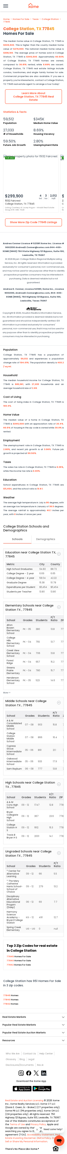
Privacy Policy (38, 1124)
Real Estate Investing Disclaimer (32, 1136)
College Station (50, 19)
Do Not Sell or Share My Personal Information (32, 1139)
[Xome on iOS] (23, 1088)
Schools (17, 539)
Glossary (11, 1059)
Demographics (45, 539)
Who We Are (13, 1053)
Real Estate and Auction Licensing (24, 1100)
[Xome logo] (33, 5)
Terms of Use (17, 1124)
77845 (6, 22)
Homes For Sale (21, 19)
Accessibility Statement (40, 1134)
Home (6, 19)
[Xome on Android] (42, 1088)
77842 (10, 964)
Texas (35, 19)
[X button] (36, 1073)
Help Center (46, 1053)
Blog (22, 1059)
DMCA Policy (44, 1138)
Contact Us (29, 1053)
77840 (10, 960)
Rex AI (40, 1065)
